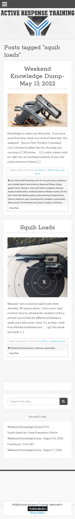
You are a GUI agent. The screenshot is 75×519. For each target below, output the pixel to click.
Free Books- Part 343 (21, 444)
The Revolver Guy (28, 202)
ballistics (62, 180)
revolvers (19, 199)
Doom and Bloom (47, 184)
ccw (9, 184)
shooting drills (37, 199)
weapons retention (53, 202)
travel (40, 202)
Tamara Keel (14, 202)
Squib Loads (37, 227)
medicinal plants (36, 191)
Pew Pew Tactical (21, 195)
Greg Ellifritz (39, 170)
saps (27, 199)
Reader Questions (58, 341)
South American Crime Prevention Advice (33, 432)
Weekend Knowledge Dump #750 (28, 427)
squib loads (59, 199)
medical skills (21, 191)
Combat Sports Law (21, 184)
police (32, 195)
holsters (25, 188)
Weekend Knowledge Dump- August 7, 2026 (35, 450)
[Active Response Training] (37, 23)
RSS (70, 3)
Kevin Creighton (47, 188)
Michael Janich (52, 191)
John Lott (34, 188)
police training (43, 195)
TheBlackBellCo (37, 508)
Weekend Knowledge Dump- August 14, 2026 (36, 438)
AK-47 (39, 180)
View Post (14, 208)
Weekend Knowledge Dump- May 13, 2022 (37, 76)
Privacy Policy (37, 512)
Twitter (64, 3)
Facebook (59, 3)
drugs (59, 184)
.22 (12, 180)
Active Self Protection (24, 180)
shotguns (49, 199)
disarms (35, 184)
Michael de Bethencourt (22, 348)
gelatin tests (14, 188)
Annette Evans (50, 180)
